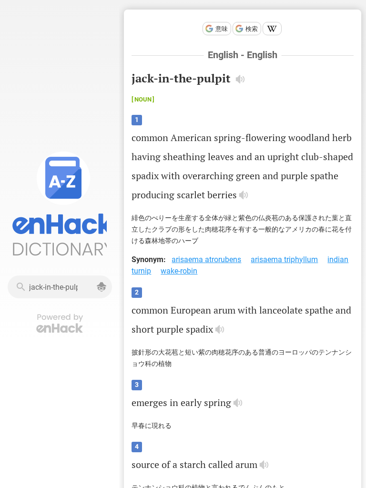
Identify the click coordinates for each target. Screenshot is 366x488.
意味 (221, 28)
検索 (251, 28)
